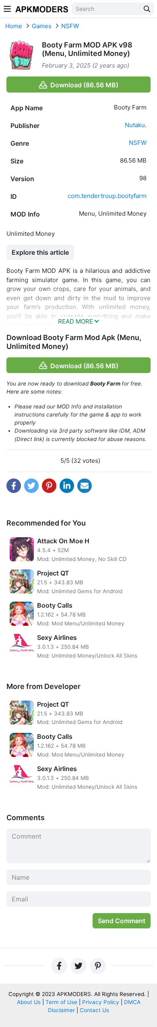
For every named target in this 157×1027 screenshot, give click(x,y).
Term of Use (61, 1002)
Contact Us (94, 1010)
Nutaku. (136, 125)
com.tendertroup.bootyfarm (107, 196)
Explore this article (40, 252)
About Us (29, 1002)
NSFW (70, 26)
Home (13, 26)
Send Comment (121, 921)
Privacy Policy (100, 1002)
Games (42, 26)
